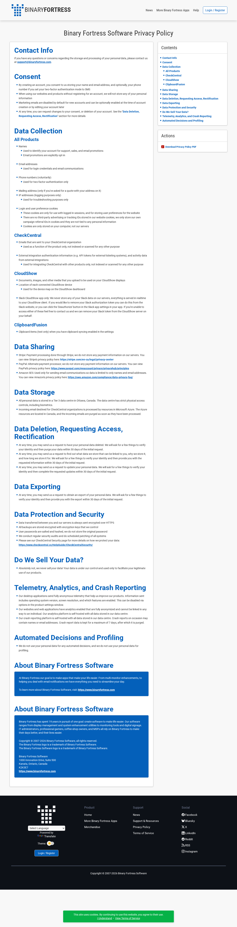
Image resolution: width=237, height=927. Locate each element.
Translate (50, 836)
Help (196, 10)
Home (88, 815)
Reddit (189, 839)
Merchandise (92, 827)
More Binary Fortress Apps (172, 10)
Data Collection (38, 131)
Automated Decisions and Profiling (68, 638)
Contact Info (33, 50)
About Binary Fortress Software (64, 665)
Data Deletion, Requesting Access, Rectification (68, 433)
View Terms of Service (127, 918)
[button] (41, 10)
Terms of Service (143, 833)
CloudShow (25, 273)
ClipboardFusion (30, 325)
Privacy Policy (141, 827)
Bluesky (190, 821)
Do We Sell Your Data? (49, 560)
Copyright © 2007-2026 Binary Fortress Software (118, 873)
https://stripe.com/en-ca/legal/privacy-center (87, 359)
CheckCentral (27, 235)
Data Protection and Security (59, 514)
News (149, 10)
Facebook (191, 815)
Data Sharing (34, 347)
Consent (27, 77)
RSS (187, 845)
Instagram (191, 851)
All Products (26, 139)
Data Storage (34, 392)
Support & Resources (146, 821)
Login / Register (215, 10)
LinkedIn (190, 833)
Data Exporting (37, 487)
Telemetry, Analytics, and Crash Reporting (80, 588)
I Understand (104, 918)
